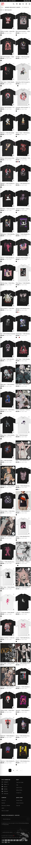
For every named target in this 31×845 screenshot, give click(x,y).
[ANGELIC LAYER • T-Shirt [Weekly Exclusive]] (7, 21)
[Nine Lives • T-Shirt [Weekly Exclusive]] (23, 576)
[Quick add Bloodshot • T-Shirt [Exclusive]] (13, 206)
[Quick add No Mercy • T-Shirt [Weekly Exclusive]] (13, 684)
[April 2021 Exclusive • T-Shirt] (7, 46)
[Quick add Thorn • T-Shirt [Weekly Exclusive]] (28, 660)
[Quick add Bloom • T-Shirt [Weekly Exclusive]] (13, 559)
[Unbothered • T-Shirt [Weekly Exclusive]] (7, 475)
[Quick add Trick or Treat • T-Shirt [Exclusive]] (28, 130)
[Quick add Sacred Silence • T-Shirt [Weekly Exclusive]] (13, 305)
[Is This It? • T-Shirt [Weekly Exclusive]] (23, 602)
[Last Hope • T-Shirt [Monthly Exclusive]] (7, 348)
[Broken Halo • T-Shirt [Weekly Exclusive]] (7, 526)
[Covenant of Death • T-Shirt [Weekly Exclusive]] (23, 198)
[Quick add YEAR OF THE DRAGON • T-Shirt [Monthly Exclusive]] (28, 155)
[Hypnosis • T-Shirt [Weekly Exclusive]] (7, 750)
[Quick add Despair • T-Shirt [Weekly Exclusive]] (28, 231)
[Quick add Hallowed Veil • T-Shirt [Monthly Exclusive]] (13, 406)
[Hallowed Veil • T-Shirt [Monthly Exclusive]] (7, 399)
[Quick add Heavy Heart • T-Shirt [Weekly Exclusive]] (13, 79)
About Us (4, 800)
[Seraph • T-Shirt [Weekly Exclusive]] (23, 475)
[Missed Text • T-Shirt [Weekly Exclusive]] (7, 424)
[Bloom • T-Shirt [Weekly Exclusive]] (7, 551)
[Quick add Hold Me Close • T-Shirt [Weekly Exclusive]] (13, 280)
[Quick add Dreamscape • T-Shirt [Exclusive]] (28, 331)
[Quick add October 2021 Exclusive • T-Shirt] (13, 104)
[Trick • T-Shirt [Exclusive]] (23, 424)
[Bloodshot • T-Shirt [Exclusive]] (7, 198)
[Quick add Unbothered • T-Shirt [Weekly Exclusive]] (13, 483)
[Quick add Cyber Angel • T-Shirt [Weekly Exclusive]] (13, 660)
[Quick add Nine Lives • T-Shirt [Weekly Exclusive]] (28, 584)
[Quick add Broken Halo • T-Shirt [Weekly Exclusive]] (13, 533)
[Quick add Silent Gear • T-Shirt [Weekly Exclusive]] (13, 381)
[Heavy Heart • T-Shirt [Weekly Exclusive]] (7, 71)
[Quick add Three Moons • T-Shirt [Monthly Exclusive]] (28, 280)
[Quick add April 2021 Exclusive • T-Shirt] (13, 54)
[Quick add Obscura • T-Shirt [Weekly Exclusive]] (28, 508)
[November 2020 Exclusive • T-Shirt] (23, 97)
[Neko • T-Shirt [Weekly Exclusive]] (23, 450)
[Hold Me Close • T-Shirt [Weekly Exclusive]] (7, 272)
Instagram (6, 782)
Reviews (3, 802)
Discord (5, 786)
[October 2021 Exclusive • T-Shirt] (7, 97)
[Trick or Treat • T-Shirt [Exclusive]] (23, 122)
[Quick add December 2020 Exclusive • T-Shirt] (28, 255)
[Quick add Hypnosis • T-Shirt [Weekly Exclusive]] (13, 758)
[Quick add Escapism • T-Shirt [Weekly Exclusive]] (28, 684)
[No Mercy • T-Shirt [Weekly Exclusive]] (7, 676)
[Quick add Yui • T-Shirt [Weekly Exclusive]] (13, 331)
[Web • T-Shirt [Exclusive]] (7, 450)
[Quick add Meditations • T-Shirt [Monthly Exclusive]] (13, 231)
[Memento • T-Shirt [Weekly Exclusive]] (23, 700)
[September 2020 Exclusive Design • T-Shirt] (23, 71)
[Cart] (26, 4)
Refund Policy (19, 790)
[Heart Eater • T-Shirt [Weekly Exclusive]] (23, 348)
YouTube (5, 789)
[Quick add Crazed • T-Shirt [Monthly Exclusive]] (28, 635)
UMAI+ (3, 808)
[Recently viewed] (16, 4)
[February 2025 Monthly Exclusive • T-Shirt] (23, 298)
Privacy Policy (19, 800)
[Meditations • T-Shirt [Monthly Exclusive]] (7, 223)
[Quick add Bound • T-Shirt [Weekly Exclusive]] (28, 758)
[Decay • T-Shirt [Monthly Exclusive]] (23, 173)
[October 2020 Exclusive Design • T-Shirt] (7, 147)
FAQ (17, 785)
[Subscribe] (28, 819)
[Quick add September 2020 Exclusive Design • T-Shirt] (28, 79)
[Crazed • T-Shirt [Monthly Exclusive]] (23, 627)
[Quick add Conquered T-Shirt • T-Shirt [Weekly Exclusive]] (28, 559)
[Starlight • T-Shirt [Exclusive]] (23, 46)
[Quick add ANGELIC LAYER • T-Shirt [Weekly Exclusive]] (13, 28)
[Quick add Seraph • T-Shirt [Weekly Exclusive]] (28, 483)
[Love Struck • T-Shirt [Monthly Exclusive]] (7, 602)
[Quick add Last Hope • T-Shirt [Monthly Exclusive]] (13, 356)
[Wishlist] (23, 4)
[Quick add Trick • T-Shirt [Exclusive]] (28, 432)
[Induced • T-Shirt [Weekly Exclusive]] (7, 247)
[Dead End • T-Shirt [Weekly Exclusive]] (7, 725)
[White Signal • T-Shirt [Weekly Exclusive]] (23, 374)
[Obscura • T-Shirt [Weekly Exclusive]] (23, 500)
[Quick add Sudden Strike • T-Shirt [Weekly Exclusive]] (13, 707)
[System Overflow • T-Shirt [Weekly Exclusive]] (7, 627)
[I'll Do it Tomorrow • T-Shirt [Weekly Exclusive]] (23, 399)
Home (1, 7)
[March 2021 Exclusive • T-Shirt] (23, 21)
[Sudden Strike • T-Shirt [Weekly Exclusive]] (7, 700)
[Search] (13, 4)
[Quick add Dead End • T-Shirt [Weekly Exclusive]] (13, 733)
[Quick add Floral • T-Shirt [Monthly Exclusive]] (28, 533)
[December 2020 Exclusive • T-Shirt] (23, 247)
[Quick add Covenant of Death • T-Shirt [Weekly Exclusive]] (28, 206)
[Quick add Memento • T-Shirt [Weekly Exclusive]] (28, 707)
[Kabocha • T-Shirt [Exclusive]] (7, 122)
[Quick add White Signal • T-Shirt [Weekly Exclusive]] (28, 381)
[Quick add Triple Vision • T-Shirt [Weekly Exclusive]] (13, 584)
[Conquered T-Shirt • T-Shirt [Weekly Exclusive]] (23, 551)
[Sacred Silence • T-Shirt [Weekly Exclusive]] (7, 298)
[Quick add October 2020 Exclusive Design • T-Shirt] (13, 155)
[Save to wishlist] (13, 13)
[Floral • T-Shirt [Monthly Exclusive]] (23, 526)
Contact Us (18, 792)
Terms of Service (19, 802)
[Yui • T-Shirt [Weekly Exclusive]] (7, 323)
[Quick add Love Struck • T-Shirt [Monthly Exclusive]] (13, 609)
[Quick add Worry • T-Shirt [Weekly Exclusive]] (28, 733)
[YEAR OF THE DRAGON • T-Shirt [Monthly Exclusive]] (23, 147)
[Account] (19, 4)
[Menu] (29, 4)
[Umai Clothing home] (2, 3)
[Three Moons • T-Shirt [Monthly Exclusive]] (23, 272)
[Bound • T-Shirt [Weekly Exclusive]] (23, 750)
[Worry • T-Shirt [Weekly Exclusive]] (23, 725)
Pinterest (6, 791)
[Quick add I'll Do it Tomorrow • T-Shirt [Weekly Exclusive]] (28, 406)
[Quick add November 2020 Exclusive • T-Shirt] (28, 104)
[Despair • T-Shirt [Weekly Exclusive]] (23, 223)
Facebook (6, 793)
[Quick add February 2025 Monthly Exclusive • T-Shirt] (28, 305)
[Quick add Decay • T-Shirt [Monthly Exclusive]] (28, 180)
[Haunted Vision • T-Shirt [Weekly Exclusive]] (7, 500)
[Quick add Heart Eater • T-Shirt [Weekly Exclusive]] (28, 356)
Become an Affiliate (6, 805)
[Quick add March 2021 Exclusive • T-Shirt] (28, 28)
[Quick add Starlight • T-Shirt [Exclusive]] (28, 54)
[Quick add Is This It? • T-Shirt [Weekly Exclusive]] (28, 609)
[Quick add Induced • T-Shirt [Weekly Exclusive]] (13, 255)
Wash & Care (19, 787)
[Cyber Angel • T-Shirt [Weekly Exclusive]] (7, 652)
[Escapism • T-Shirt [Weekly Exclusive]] (23, 676)
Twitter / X (6, 784)
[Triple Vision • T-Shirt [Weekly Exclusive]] (7, 576)
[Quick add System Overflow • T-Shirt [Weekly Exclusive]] (13, 635)
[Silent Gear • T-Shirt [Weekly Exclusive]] (7, 374)
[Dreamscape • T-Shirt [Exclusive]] (23, 323)
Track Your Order (19, 782)
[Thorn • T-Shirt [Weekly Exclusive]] (23, 652)
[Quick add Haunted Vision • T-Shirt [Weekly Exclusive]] (13, 508)
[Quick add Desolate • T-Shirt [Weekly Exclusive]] (13, 180)
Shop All (18, 805)
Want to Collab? (5, 810)
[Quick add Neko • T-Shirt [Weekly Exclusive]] (28, 457)
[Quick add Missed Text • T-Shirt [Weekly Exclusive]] (13, 432)
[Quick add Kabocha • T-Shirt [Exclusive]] (13, 130)
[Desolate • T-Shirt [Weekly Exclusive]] (7, 173)
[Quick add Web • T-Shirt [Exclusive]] (13, 457)
